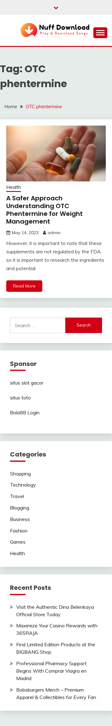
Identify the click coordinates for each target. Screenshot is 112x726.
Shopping (20, 473)
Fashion (18, 531)
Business (20, 519)
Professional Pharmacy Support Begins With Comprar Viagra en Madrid (51, 670)
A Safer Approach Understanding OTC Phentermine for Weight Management (44, 210)
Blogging (19, 508)
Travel (17, 496)
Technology (23, 485)
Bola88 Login (25, 412)
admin (54, 232)
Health (13, 187)
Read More (24, 286)
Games (18, 542)
